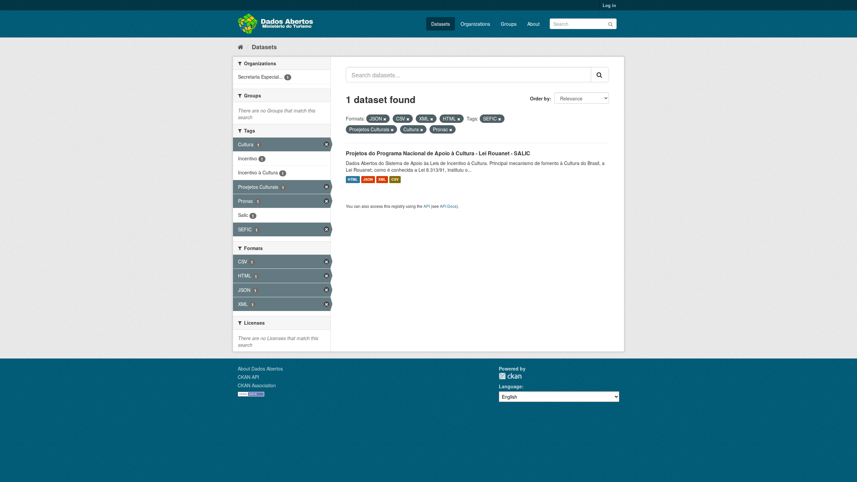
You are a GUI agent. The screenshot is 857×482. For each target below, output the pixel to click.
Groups (509, 23)
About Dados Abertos (260, 368)
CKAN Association (257, 385)
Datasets (440, 23)
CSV (395, 179)
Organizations (475, 23)
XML (382, 179)
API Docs (448, 206)
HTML (353, 179)
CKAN (510, 376)
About (533, 23)
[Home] (240, 46)
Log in (609, 5)
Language (510, 386)
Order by (540, 98)
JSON (368, 179)
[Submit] (610, 23)
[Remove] (384, 119)
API (426, 206)
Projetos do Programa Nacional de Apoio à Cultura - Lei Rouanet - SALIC (438, 153)
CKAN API (248, 377)
